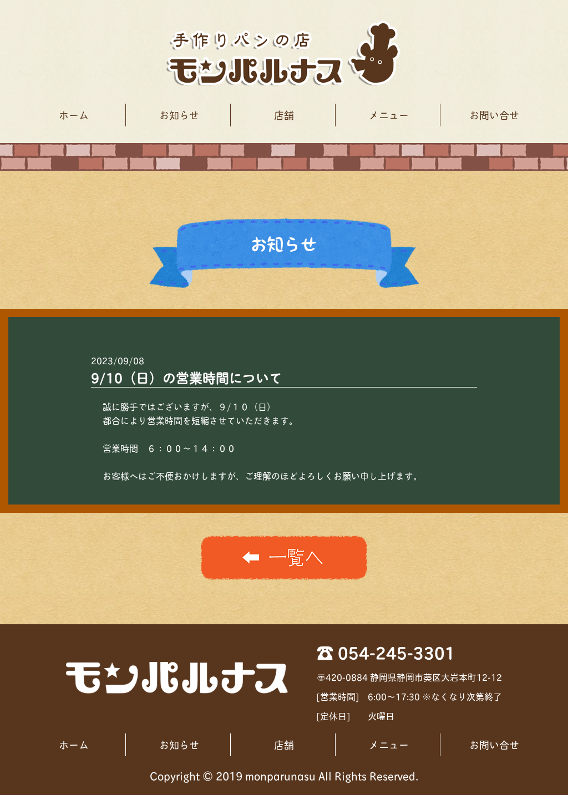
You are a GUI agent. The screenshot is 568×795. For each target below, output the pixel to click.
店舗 (284, 115)
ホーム (74, 115)
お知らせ (179, 115)
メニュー (389, 115)
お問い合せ (494, 115)
